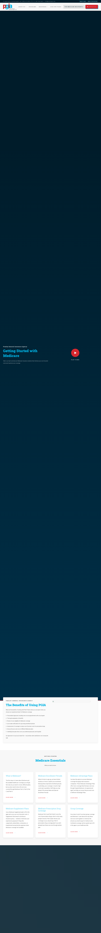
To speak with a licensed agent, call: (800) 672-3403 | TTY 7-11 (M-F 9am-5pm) (23, 1)
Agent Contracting (92, 1)
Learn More (9, 797)
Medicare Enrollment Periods (50, 776)
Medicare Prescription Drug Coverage (49, 809)
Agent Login (83, 1)
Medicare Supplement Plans (17, 808)
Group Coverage (76, 808)
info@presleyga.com (50, 1)
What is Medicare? (13, 776)
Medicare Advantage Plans (81, 776)
